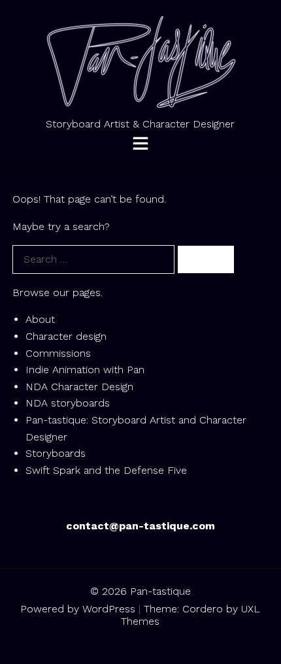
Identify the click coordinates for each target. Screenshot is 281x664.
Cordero (202, 609)
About (40, 319)
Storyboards (55, 453)
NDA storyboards (67, 403)
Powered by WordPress (77, 609)
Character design (66, 336)
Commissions (58, 353)
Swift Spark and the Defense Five (106, 470)
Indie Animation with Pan (84, 369)
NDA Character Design (79, 386)
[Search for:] (95, 259)
